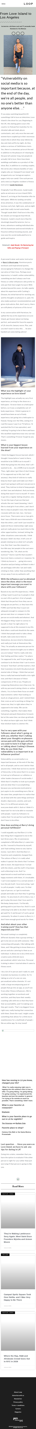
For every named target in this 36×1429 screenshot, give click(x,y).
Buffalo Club (20, 1123)
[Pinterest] (18, 1387)
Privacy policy (18, 1402)
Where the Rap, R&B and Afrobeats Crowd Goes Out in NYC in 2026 (17, 1359)
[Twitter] (12, 1381)
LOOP (28, 3)
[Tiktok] (29, 1381)
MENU (3, 4)
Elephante (6, 1112)
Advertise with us (18, 1395)
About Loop (18, 1392)
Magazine (18, 1412)
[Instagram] (18, 1381)
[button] (13, 33)
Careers (18, 1408)
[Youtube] (24, 1381)
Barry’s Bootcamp (10, 262)
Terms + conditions (18, 1405)
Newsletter (18, 1399)
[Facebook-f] (6, 1381)
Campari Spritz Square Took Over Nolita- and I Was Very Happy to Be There (17, 1297)
